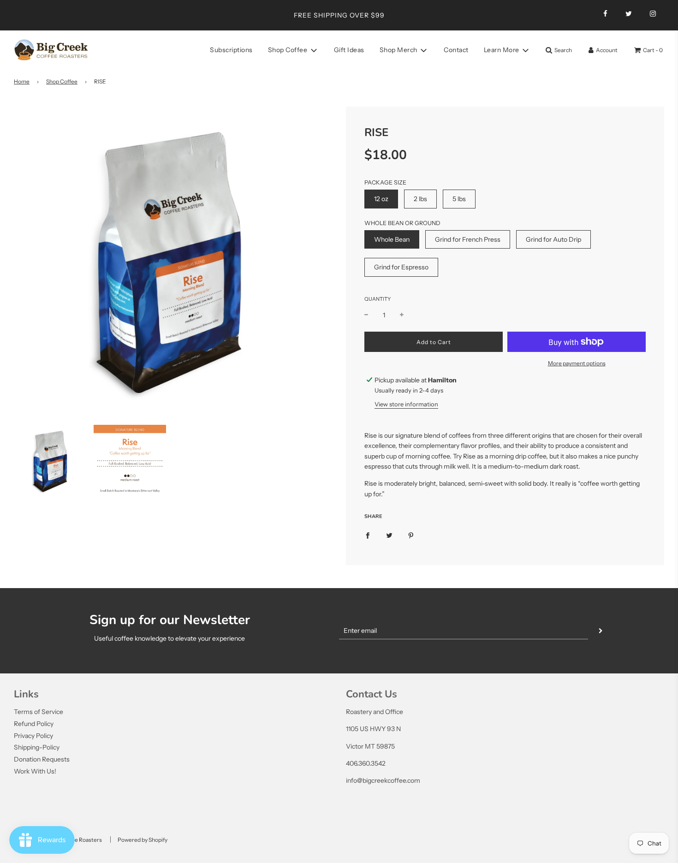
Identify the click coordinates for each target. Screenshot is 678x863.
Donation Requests (42, 759)
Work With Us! (35, 771)
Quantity (377, 299)
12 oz (381, 199)
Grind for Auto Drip (553, 239)
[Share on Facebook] (367, 535)
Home (22, 81)
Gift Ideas (349, 50)
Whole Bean (392, 239)
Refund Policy (34, 724)
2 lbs (420, 199)
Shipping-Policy (36, 747)
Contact (456, 50)
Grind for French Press (467, 239)
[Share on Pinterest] (411, 535)
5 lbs (459, 199)
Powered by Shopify (142, 839)
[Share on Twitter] (389, 535)
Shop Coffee (61, 81)
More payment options (577, 363)
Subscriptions (231, 50)
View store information (406, 404)
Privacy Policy (33, 736)
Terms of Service (38, 712)
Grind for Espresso (401, 267)
